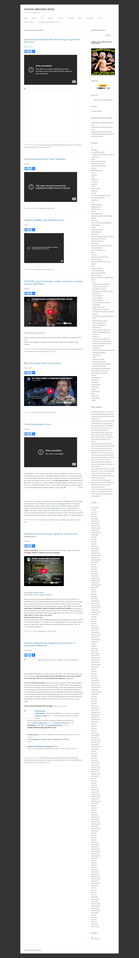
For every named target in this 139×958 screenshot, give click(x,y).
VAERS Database (40, 713)
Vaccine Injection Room (30, 762)
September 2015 (96, 774)
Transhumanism (96, 384)
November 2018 (95, 687)
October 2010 (95, 908)
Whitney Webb (95, 398)
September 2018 (96, 692)
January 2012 (95, 874)
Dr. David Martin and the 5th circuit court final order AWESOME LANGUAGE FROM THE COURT (103, 473)
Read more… (70, 678)
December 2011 (95, 876)
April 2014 (94, 812)
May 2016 (94, 755)
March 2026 (94, 519)
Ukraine (93, 389)
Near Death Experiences (98, 250)
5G (92, 147)
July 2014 (93, 805)
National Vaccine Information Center (101, 245)
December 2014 (95, 794)
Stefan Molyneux (96, 377)
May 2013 (94, 837)
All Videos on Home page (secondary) (103, 154)
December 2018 (95, 685)
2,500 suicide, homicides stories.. (34, 592)
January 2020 (95, 655)
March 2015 (94, 787)
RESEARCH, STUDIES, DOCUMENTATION (71, 760)
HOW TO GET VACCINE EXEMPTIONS (101, 223)
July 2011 (93, 887)
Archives (33, 18)
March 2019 (94, 678)
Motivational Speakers (98, 325)
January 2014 (95, 819)
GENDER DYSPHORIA (97, 213)
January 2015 (95, 792)
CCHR (92, 177)
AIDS (93, 282)
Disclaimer (70, 18)
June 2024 (94, 566)
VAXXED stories (95, 391)
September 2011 (96, 883)
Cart (41, 18)
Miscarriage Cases (40, 711)
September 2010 (96, 910)
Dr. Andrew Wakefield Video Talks (101, 195)
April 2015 (94, 785)
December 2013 (95, 821)
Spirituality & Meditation (99, 352)
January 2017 (95, 737)
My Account (90, 18)
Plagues (93, 264)
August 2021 (94, 642)
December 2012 (95, 849)
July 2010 (93, 915)
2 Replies (26, 288)
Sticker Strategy (29, 22)
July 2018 (93, 696)
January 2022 (95, 630)
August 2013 (94, 831)
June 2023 (94, 591)
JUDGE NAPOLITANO (58, 145)
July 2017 (93, 724)
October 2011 (95, 881)
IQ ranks (54, 613)
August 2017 (94, 721)
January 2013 (95, 846)
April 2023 (94, 596)
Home (25, 18)
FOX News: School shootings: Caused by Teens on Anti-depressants (51, 535)
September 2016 (96, 746)
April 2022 (94, 623)
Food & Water (96, 305)
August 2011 (94, 885)
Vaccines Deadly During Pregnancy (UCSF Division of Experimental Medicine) (49, 644)
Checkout (50, 18)
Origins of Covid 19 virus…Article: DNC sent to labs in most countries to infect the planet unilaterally (102, 455)
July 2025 (93, 537)
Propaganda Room (96, 268)
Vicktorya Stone (95, 480)
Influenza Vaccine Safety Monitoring (40, 746)
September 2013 (96, 828)
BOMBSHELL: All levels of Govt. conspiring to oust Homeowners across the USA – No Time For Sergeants (103, 423)
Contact (60, 18)
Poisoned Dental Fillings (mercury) (102, 343)
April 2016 (94, 758)
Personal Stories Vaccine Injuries (101, 341)
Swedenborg (95, 380)
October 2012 (95, 853)
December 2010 (95, 903)
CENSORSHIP (95, 179)
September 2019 (96, 664)
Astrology (94, 168)
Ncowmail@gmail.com (106, 100)
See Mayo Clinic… (55, 508)
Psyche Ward (43, 351)
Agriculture (94, 150)
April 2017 (94, 730)
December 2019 (95, 657)
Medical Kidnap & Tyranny (98, 238)
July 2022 (93, 616)
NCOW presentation (33, 739)
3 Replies (26, 164)
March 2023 (94, 598)
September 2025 (96, 532)
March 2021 (94, 648)
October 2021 (95, 637)
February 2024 (95, 575)
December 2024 (95, 553)
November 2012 (95, 851)
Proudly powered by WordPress (32, 950)
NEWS (93, 252)
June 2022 (94, 619)
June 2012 (94, 862)
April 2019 (94, 676)
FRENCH (93, 211)
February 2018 (95, 708)
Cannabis (94, 175)
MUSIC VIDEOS (96, 327)
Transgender (95, 382)
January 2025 (95, 550)
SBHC (54, 520)
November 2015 (95, 769)
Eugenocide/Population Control (62, 758)
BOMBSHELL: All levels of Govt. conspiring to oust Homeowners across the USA (102, 427)
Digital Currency (95, 188)
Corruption (94, 182)
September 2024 (96, 560)
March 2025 (94, 546)
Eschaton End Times (97, 204)
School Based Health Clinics (37, 424)
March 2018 (94, 705)
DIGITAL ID (94, 191)
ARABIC (93, 159)
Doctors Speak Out (55, 349)
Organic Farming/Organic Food (101, 339)
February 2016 (95, 762)
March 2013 (94, 842)
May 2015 (94, 783)
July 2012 (93, 860)
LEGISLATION (95, 234)
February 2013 (95, 844)
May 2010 (94, 919)
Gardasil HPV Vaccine (98, 307)
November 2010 (95, 906)
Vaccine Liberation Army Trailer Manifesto (45, 159)
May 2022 (94, 621)
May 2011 (94, 892)
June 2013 (94, 835)
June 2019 (94, 671)
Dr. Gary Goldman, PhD (40, 723)
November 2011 (95, 878)
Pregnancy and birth (53, 760)
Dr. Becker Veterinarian (98, 197)
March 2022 (94, 626)
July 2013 (93, 833)
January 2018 (95, 710)
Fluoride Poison (95, 209)
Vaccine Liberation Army (39, 9)
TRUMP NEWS (95, 386)
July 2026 (93, 509)
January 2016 (95, 764)
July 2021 (93, 644)
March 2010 (94, 924)
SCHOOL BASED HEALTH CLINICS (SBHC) (103, 350)
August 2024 (94, 562)
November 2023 (95, 580)
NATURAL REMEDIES (96, 248)
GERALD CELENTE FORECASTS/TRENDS (102, 216)
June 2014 (94, 808)
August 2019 (94, 667)
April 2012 (94, 867)
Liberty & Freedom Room (99, 323)
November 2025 (95, 528)
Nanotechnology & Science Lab (101, 330)
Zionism (93, 400)
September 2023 (96, 585)
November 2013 (95, 824)
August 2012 (94, 858)
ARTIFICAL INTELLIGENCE (98, 163)
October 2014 (95, 799)
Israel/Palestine (95, 225)
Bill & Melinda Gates (97, 170)
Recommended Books (97, 270)
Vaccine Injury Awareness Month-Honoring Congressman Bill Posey (52, 40)
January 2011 (95, 901)
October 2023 (95, 582)
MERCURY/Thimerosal (97, 241)
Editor (93, 459)
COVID (93, 186)
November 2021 (95, 635)
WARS (93, 393)
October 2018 (95, 689)
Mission (80, 18)
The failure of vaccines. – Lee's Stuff (101, 412)
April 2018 (94, 703)
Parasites (94, 254)
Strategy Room (96, 355)
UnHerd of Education (98, 359)
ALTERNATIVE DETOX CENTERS (100, 284)
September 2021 (96, 639)
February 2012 (95, 872)
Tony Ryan (94, 489)
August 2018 (94, 694)
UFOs (93, 357)
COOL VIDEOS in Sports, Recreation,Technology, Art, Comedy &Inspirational (102, 291)
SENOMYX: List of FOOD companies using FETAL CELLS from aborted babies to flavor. (102, 448)
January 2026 (95, 523)
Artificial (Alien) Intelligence (98, 166)
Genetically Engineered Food (100, 309)
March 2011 (94, 897)
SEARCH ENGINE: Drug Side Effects (101, 368)
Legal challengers (96, 232)
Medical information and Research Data (35, 760)
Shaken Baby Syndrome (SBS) (99, 371)
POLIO (93, 266)
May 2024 (94, 569)
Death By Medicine (43, 349)
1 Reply (26, 225)
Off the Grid (95, 336)
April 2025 (94, 544)
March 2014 (94, 815)
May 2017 (94, 728)
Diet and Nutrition (97, 298)
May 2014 (94, 810)
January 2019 (95, 683)
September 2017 (96, 719)
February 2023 (95, 601)
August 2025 (94, 535)
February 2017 (95, 735)
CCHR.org (48, 595)
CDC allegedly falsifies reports (53, 725)
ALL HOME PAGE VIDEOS (98, 152)
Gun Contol (94, 220)
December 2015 (95, 767)
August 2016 (94, 749)
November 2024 (95, 555)
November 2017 (95, 714)
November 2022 (95, 607)
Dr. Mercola (94, 200)
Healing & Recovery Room (99, 320)
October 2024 (95, 557)
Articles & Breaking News (45, 145)
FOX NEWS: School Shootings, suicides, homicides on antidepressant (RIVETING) (53, 282)
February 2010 (95, 926)
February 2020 (95, 653)
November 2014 (95, 796)
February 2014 (95, 817)
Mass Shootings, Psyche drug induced (42, 363)
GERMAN (93, 218)
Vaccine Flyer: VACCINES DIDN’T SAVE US (49, 22)
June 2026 (94, 512)
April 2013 (94, 840)
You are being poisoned (99, 366)
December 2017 (95, 712)
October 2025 (95, 530)
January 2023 (95, 603)
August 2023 (94, 587)
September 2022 (96, 612)
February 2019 (95, 680)
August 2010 (94, 913)
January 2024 (95, 578)
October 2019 (95, 662)
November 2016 (95, 742)
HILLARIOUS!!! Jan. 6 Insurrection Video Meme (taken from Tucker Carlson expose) (102, 439)
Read (26, 342)
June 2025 (94, 539)
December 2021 (95, 632)
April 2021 (94, 646)
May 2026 (94, 514)
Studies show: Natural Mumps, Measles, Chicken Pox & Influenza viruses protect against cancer (102, 416)
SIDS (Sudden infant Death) (99, 373)
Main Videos (68, 145)
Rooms (93, 279)
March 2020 (94, 651)
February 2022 (95, 628)
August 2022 (94, 614)
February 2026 (95, 521)
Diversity (93, 193)
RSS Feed (96, 938)
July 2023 (93, 589)
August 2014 (94, 803)
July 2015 (93, 778)
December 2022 (95, 605)
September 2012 (96, 856)
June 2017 (94, 726)
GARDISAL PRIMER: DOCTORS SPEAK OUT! (44, 220)
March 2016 (94, 760)
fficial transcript (33, 734)
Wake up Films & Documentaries (101, 364)
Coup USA (94, 184)
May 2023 (94, 594)
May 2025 (94, 541)
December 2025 (95, 525)
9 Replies (26, 429)
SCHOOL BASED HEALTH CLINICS (65, 520)
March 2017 (94, 733)
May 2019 (94, 673)
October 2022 (95, 610)
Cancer (93, 172)
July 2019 (93, 669)
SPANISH (93, 375)
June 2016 (94, 753)
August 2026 (94, 507)
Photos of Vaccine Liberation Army (101, 261)
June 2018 (94, 698)
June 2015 (94, 780)
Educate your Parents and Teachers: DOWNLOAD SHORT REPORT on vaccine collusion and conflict (102, 134)
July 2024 (93, 564)
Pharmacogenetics (33, 351)
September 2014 (96, 801)
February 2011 (95, 899)
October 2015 (95, 771)
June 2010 (94, 917)
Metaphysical (95, 243)
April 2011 (94, 894)
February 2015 (95, 790)
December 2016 (95, 739)
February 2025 (95, 548)
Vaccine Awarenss (33, 147)
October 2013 (95, 826)
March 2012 (94, 869)
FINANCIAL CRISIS (96, 207)
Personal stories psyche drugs (100, 257)
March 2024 (94, 573)
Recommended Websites (98, 273)
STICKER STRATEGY (96, 111)
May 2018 (94, 701)
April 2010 (94, 922)
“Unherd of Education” (34, 626)
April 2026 (94, 516)
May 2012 (94, 865)
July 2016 (93, 751)
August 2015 (94, 776)
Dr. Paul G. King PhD (61, 723)
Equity (93, 202)
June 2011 (94, 890)
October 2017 (95, 717)
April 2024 (94, 571)
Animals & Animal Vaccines (100, 286)
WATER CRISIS (95, 396)
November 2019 (95, 660)
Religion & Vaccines (96, 275)
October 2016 (95, 744)
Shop (99, 18)
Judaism (93, 227)
